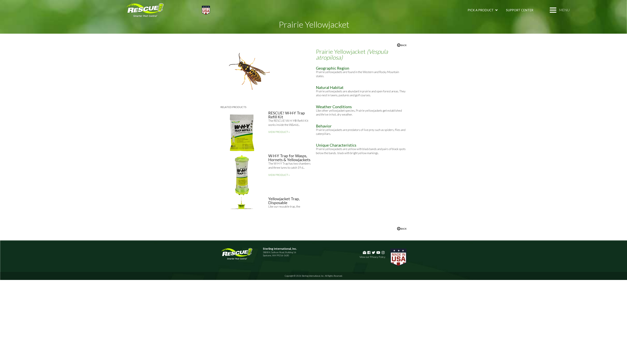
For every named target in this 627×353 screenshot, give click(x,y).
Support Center (519, 10)
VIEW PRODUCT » (279, 131)
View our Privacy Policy (372, 256)
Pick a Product (481, 10)
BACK (402, 45)
